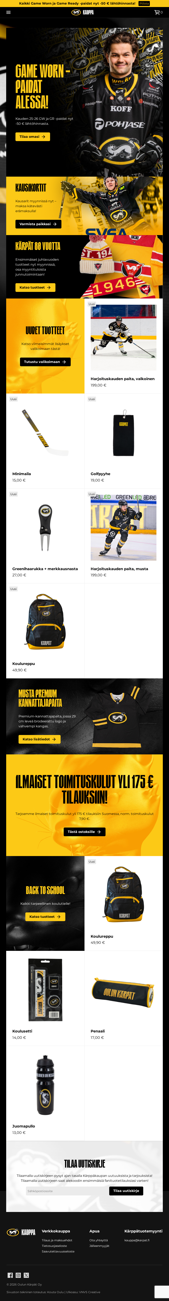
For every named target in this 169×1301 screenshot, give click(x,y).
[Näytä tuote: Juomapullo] (45, 1085)
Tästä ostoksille (81, 832)
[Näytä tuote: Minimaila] (45, 433)
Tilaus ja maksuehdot (57, 1240)
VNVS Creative (89, 1292)
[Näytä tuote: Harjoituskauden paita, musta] (123, 528)
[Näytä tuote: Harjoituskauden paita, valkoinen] (123, 338)
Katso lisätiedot (36, 739)
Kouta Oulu (55, 1292)
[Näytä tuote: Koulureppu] (45, 622)
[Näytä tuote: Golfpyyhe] (123, 433)
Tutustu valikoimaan (42, 362)
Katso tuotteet (32, 287)
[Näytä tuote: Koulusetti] (45, 990)
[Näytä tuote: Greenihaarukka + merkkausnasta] (45, 528)
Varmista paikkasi (35, 224)
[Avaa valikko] (8, 12)
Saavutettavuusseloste (58, 1251)
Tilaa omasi (29, 137)
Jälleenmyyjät (99, 1245)
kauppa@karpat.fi (137, 1240)
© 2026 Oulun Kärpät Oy (24, 1284)
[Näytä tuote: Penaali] (123, 990)
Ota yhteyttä (98, 1240)
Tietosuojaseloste (54, 1245)
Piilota (144, 3)
